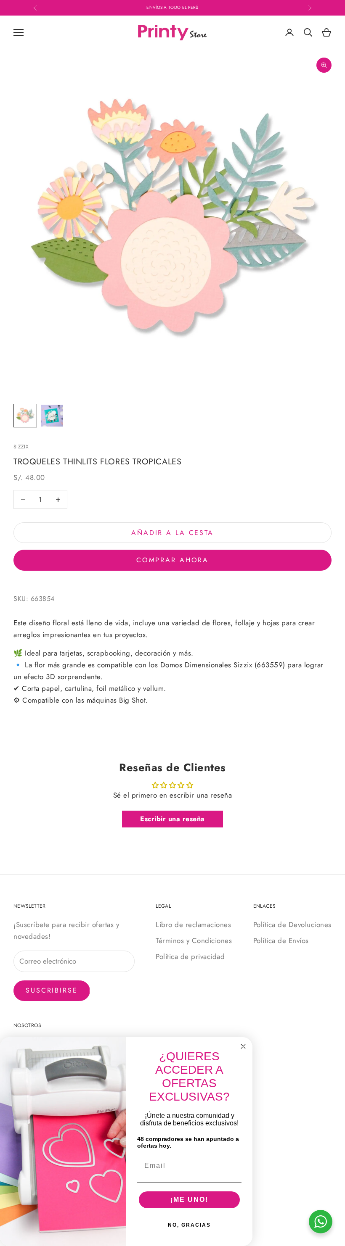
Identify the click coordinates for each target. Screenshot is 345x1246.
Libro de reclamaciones (193, 924)
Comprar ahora (172, 560)
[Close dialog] (243, 1046)
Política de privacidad (190, 956)
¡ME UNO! (189, 1199)
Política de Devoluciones (292, 924)
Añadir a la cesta (172, 532)
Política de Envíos (281, 940)
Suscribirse (52, 990)
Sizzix (21, 446)
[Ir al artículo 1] (25, 415)
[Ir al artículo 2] (52, 415)
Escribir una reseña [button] (172, 819)
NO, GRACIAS (189, 1225)
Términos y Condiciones (194, 940)
